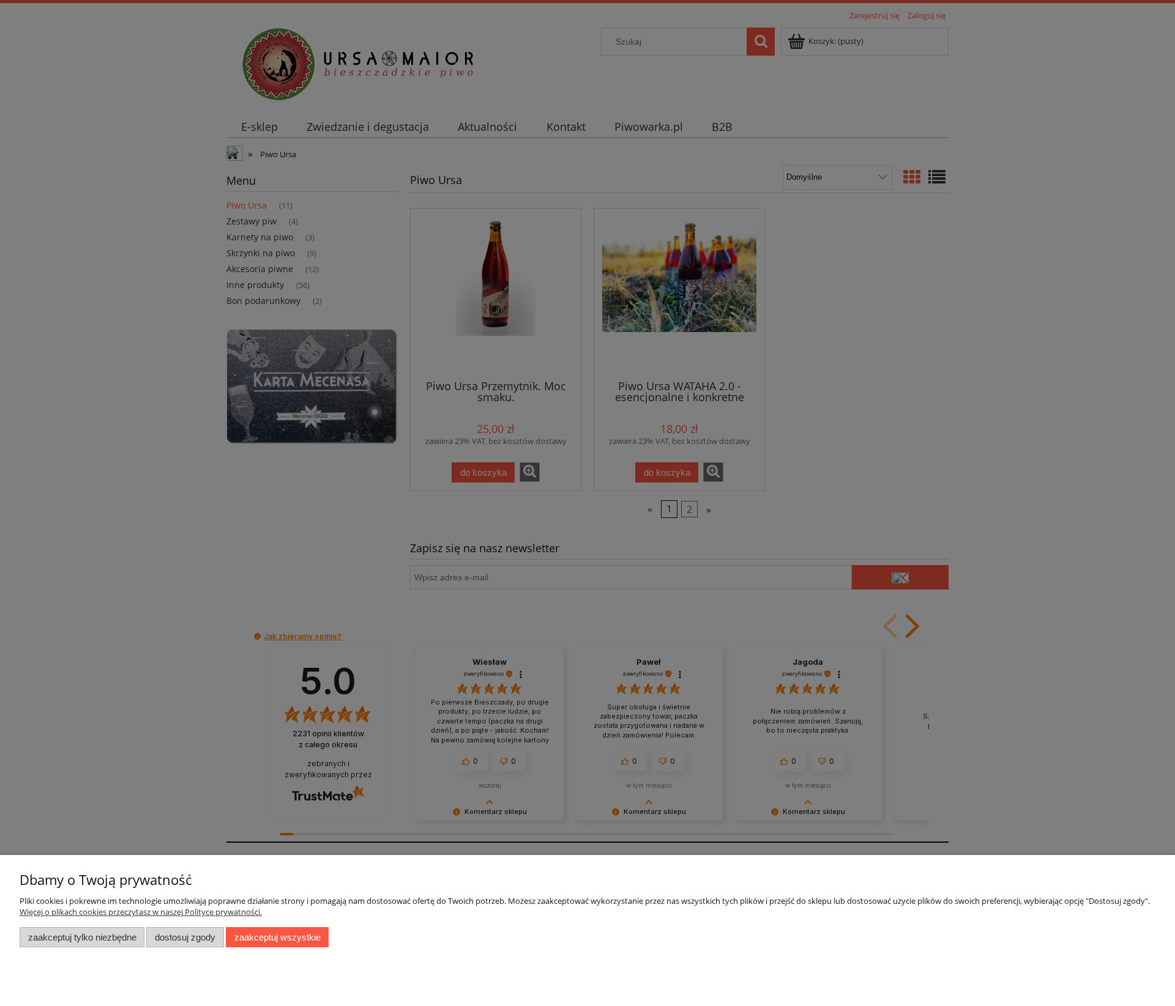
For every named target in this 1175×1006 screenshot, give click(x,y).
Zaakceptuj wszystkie (277, 937)
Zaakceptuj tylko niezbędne (82, 937)
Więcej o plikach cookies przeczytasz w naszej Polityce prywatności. (141, 911)
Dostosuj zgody (185, 937)
